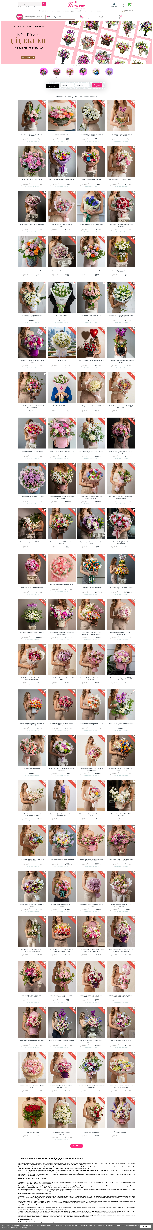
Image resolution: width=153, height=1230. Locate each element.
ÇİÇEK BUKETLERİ (76, 11)
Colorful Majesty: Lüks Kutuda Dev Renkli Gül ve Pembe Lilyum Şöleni (32, 724)
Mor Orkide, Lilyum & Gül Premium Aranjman (32, 632)
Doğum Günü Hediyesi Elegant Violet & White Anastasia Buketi (61, 769)
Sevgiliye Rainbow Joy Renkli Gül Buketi (32, 451)
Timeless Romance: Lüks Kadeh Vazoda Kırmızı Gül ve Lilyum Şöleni (91, 1131)
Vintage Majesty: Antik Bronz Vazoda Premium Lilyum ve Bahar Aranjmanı (91, 633)
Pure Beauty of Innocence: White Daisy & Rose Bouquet (91, 134)
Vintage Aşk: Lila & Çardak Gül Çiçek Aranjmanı (91, 316)
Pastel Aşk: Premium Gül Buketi (32, 768)
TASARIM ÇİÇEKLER (56, 11)
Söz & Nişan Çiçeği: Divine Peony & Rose (32, 587)
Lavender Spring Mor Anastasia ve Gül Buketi (32, 496)
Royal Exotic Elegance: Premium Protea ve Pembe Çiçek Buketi (91, 769)
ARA (98, 85)
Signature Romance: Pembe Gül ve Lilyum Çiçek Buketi (61, 995)
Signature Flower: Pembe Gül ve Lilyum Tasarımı (61, 905)
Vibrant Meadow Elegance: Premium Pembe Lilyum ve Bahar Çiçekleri (121, 1086)
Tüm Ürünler (76, 1146)
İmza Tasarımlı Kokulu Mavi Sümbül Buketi (91, 224)
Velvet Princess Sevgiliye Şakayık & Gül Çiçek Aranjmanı (121, 678)
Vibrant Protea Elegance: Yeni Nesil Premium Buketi (91, 814)
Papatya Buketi (61, 360)
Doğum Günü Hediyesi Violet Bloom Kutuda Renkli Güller (32, 361)
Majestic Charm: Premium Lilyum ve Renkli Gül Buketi (32, 905)
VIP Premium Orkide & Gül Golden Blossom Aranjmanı (121, 588)
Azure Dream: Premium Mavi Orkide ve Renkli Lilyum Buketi (32, 859)
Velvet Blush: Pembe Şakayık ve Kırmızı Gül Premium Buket (121, 542)
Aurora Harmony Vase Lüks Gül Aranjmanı (32, 270)
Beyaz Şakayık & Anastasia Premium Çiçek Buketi (91, 542)
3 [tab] (76, 65)
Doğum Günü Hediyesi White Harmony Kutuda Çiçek (32, 316)
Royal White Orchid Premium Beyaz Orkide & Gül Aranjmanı (91, 452)
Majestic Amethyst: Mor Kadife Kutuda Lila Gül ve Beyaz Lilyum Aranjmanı (121, 950)
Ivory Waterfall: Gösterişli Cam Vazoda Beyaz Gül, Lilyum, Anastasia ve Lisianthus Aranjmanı (61, 1132)
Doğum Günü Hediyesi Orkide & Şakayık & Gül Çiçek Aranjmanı (62, 633)
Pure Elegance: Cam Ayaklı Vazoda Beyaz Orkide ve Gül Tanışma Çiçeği (32, 950)
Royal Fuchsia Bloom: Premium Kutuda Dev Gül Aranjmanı (61, 724)
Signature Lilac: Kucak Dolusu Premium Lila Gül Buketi (91, 905)
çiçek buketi (35, 6)
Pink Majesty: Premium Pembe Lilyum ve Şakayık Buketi (91, 678)
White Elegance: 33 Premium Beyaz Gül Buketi (91, 406)
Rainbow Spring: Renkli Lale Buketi (91, 587)
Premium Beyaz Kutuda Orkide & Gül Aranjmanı (121, 814)
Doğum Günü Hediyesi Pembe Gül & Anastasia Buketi (32, 180)
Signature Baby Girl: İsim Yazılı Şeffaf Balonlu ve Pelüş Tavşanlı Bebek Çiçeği (121, 995)
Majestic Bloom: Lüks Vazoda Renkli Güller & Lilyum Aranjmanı (32, 406)
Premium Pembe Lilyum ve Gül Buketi (121, 1040)
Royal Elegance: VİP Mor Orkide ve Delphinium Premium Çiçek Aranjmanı (61, 1041)
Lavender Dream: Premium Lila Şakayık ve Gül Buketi (61, 678)
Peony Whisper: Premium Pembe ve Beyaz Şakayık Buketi (121, 633)
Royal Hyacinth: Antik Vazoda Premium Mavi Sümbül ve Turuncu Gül (121, 769)
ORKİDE (85, 11)
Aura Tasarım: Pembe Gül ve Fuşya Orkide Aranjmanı (32, 134)
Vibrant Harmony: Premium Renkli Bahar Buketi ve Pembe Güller (91, 497)
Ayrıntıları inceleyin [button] (21, 1227)
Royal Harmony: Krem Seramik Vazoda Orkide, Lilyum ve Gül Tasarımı (121, 859)
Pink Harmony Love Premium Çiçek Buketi (61, 584)
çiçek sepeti (30, 6)
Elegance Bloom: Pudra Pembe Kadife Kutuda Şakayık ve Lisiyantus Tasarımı (91, 950)
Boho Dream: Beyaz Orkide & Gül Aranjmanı (32, 542)
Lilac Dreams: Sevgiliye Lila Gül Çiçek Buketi (32, 224)
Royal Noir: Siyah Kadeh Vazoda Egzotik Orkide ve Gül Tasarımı (32, 995)
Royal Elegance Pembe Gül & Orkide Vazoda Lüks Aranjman (121, 452)
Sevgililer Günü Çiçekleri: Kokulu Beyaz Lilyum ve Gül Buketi (121, 316)
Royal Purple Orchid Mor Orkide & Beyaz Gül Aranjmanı (121, 724)
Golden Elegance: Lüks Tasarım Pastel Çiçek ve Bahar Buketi (121, 406)
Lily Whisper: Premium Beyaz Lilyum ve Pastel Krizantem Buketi (121, 497)
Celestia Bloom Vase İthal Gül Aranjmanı (91, 270)
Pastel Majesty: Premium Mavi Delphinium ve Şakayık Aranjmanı (121, 1131)
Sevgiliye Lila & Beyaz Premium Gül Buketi (61, 270)
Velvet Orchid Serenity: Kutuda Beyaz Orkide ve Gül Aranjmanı (62, 497)
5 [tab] (79, 65)
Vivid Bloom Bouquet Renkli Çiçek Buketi (91, 179)
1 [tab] (73, 65)
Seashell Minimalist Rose (61, 134)
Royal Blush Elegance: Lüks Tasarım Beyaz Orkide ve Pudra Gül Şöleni (32, 814)
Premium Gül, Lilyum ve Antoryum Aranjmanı (121, 179)
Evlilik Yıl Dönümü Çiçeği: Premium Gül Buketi (62, 859)
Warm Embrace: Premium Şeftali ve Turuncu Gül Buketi (91, 724)
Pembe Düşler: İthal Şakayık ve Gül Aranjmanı (61, 451)
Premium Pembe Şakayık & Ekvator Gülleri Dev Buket (32, 1086)
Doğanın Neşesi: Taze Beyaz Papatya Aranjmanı (121, 270)
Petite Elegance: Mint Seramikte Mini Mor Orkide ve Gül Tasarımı (121, 134)
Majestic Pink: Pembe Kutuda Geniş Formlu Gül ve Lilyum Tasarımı (91, 859)
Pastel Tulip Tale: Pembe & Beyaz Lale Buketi (61, 406)
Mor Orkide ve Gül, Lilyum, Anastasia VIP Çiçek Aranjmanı (91, 1041)
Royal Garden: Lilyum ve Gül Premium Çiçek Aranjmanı (61, 542)
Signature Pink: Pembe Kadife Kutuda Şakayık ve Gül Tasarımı (32, 1041)
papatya (39, 6)
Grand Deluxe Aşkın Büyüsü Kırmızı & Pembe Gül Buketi (121, 225)
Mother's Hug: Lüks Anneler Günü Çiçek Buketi (61, 225)
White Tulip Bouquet (61, 315)
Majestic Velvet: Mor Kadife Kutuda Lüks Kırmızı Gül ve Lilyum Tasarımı (91, 995)
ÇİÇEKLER (66, 11)
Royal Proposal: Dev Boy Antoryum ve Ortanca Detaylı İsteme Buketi (121, 905)
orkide (26, 6)
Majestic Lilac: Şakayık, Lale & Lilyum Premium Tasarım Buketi (91, 1086)
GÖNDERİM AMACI (43, 11)
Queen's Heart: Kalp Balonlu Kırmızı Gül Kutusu (91, 360)
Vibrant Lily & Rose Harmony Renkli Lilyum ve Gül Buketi (61, 180)
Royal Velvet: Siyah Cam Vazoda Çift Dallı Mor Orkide (121, 361)
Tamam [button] (145, 1226)
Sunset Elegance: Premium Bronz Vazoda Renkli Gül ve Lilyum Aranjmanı (61, 950)
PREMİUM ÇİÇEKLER (95, 11)
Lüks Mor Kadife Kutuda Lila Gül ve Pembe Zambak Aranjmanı (61, 1086)
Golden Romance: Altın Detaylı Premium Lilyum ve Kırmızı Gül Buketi (32, 678)
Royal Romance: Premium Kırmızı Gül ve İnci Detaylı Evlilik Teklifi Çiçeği (32, 1131)
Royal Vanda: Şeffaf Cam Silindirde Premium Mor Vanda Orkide (62, 814)
